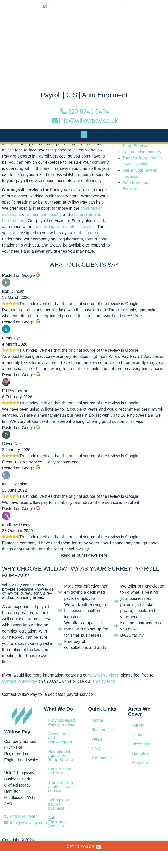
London (139, 734)
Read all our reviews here (84, 555)
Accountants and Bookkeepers (60, 738)
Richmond (141, 744)
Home (97, 720)
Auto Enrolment (104, 95)
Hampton (140, 753)
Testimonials (103, 729)
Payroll (51, 95)
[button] (84, 134)
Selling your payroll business (58, 804)
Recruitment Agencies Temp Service (60, 755)
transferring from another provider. (64, 226)
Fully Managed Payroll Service (61, 722)
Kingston (140, 763)
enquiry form (103, 681)
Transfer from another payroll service (61, 786)
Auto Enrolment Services (57, 821)
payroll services (104, 675)
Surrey (138, 725)
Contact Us (102, 758)
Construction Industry (141, 152)
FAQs (97, 748)
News (97, 739)
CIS (71, 95)
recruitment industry (44, 214)
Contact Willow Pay (19, 681)
